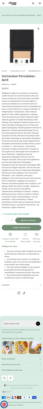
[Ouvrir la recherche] (33, 3)
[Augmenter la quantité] (12, 220)
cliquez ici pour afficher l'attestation (21, 388)
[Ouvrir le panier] (39, 3)
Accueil (4, 71)
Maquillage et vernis (17, 71)
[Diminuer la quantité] (4, 220)
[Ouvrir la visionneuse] (38, 28)
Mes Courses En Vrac (16, 402)
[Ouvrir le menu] (3, 3)
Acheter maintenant (21, 228)
